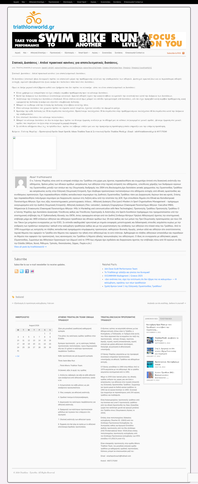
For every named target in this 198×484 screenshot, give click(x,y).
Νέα (22, 2)
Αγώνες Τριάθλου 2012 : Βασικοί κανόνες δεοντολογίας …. (164, 375)
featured (20, 297)
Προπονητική (53, 2)
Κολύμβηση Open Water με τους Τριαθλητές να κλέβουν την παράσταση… (159, 327)
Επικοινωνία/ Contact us (133, 2)
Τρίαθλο (126, 68)
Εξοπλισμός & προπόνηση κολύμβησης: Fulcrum (33, 303)
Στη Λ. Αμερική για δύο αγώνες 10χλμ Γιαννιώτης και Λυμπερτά (165, 351)
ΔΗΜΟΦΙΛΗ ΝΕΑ (151, 319)
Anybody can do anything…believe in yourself (166, 303)
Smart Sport (81, 2)
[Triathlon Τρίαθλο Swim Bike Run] (34, 30)
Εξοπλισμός (67, 2)
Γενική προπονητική (112, 68)
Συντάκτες (117, 2)
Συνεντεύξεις (105, 2)
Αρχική (16, 2)
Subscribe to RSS (174, 53)
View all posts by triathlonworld (30, 247)
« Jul (17, 356)
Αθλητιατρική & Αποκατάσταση (68, 68)
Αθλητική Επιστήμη (36, 2)
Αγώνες (92, 2)
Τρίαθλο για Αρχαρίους (141, 68)
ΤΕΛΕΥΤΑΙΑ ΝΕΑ (166, 319)
